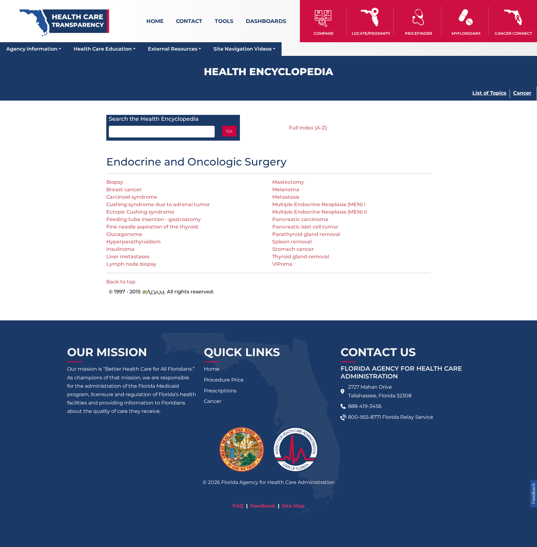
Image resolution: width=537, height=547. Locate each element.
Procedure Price (224, 380)
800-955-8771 (364, 417)
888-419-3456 (365, 406)
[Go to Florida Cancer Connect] (513, 20)
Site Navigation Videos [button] (242, 49)
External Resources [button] (172, 49)
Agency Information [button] (31, 49)
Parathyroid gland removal (306, 234)
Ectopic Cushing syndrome (140, 212)
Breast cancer (124, 189)
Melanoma (285, 189)
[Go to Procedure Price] (418, 17)
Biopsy (114, 182)
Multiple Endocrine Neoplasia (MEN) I (318, 204)
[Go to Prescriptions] (466, 17)
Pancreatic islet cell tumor (305, 227)
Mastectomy (288, 182)
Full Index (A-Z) (308, 128)
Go (229, 131)
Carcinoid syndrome (131, 197)
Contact (189, 21)
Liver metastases (127, 257)
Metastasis (285, 197)
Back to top (120, 282)
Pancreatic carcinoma (300, 219)
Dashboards (266, 21)
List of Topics (489, 93)
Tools (224, 21)
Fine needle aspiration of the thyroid (152, 227)
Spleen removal (292, 242)
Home (154, 21)
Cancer (522, 93)
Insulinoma (120, 249)
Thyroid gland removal (300, 257)
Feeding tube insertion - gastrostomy (153, 219)
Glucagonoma (124, 234)
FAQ (238, 506)
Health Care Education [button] (103, 49)
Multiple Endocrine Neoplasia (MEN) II (319, 212)
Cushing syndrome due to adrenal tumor (158, 204)
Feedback (262, 506)
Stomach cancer (293, 249)
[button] (324, 20)
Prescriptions (220, 391)
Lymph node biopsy (131, 264)
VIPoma (282, 264)
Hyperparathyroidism (133, 242)
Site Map (293, 506)
